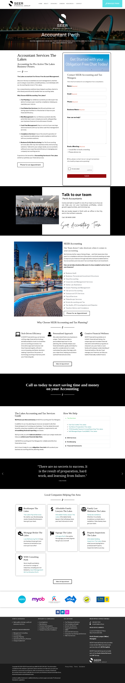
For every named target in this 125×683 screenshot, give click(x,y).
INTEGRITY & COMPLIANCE (46, 618)
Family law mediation (94, 515)
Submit (86, 176)
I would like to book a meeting (79, 150)
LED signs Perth (60, 536)
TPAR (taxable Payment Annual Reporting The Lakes (86, 429)
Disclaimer (82, 666)
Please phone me (75, 152)
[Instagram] (67, 612)
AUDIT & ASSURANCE (18, 618)
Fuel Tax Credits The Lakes (77, 425)
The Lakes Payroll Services (32, 515)
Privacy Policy (69, 666)
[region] (62, 29)
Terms (76, 666)
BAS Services (71, 438)
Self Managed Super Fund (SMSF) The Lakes (83, 431)
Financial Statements (74, 446)
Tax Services (71, 418)
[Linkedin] (62, 612)
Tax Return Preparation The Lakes (80, 427)
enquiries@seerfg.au (98, 624)
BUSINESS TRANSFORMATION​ (21, 629)
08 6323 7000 (96, 622)
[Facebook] (58, 612)
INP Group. (95, 655)
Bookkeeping (71, 442)
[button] (86, 418)
